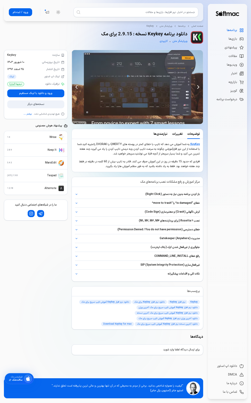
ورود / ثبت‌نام (20, 12)
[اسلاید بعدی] (76, 87)
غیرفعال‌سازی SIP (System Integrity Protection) (170, 265)
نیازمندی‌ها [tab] (160, 134)
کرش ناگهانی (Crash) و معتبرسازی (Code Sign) (172, 212)
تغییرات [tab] (177, 134)
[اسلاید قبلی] (198, 87)
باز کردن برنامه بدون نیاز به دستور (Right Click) (172, 194)
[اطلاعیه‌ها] (47, 12)
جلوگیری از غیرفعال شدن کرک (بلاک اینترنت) (175, 247)
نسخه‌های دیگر (35, 104)
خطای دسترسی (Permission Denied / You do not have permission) (158, 230)
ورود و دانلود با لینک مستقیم (35, 93)
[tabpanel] (137, 155)
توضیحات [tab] (193, 134)
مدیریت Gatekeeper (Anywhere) (180, 238)
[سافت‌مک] (227, 13)
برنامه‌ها (182, 26)
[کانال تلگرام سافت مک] (40, 213)
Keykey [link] (150, 26)
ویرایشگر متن (166, 26)
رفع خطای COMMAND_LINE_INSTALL (177, 256)
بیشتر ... (28, 114)
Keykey (11, 55)
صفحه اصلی (197, 26)
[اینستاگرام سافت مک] (31, 213)
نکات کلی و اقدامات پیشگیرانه (184, 274)
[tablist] (137, 134)
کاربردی (164, 41)
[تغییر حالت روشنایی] (58, 12)
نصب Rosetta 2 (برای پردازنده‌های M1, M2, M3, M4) (169, 221)
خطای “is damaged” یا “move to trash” (176, 203)
